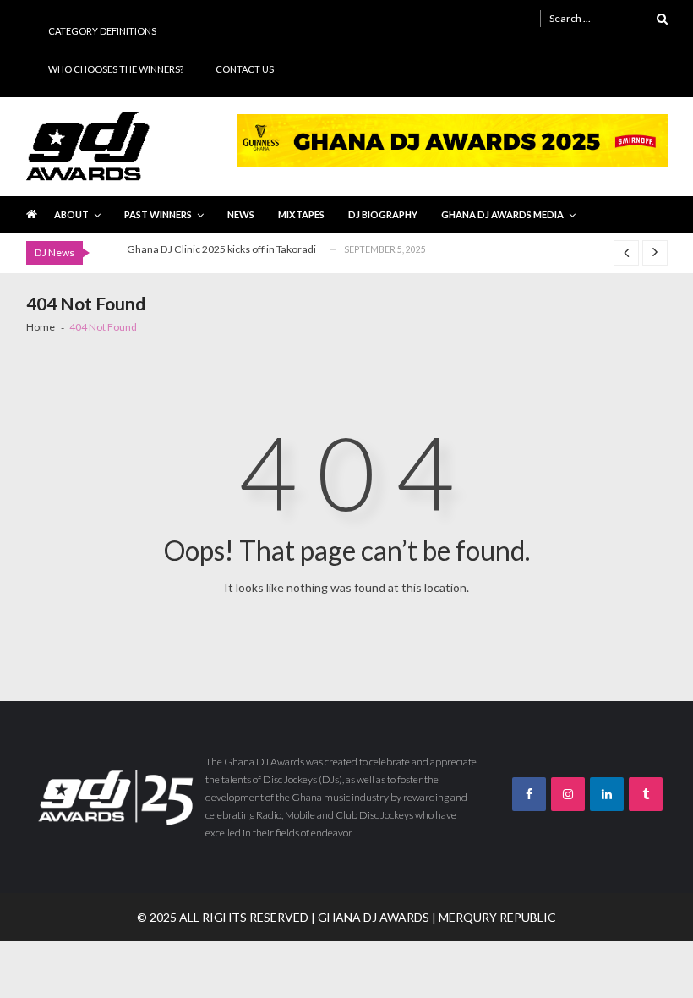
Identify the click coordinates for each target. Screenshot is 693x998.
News (240, 214)
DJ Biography (382, 214)
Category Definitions (102, 30)
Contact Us (245, 68)
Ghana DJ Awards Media (502, 214)
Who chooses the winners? (115, 68)
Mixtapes (301, 214)
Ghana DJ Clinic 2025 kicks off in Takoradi (221, 249)
